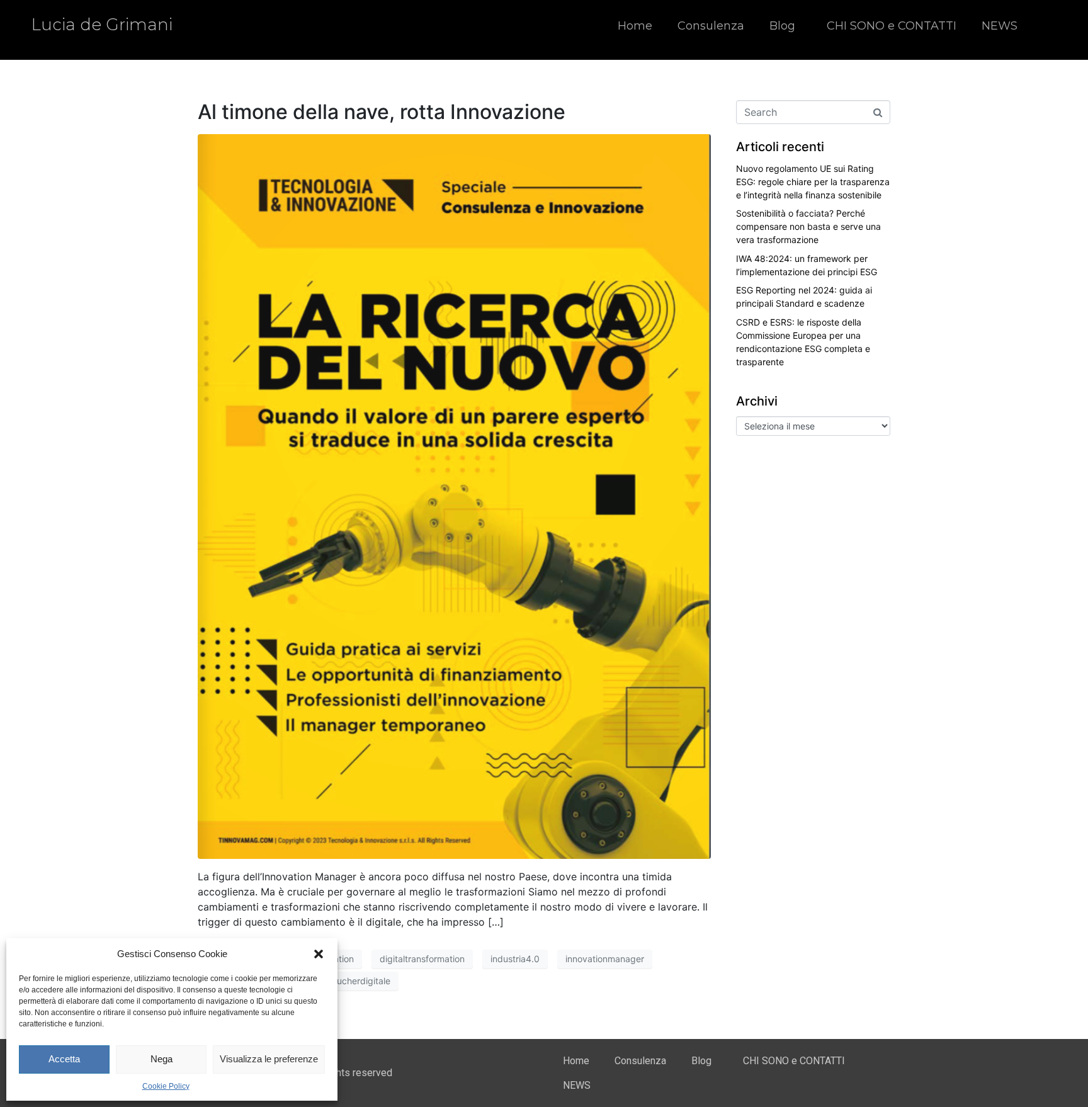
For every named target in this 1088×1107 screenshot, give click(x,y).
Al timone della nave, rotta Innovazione (381, 111)
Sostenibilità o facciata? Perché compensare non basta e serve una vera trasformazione (808, 226)
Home (635, 26)
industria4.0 (515, 958)
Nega (161, 1058)
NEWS (999, 26)
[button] (318, 954)
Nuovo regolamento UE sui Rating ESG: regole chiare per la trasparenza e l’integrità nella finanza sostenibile (813, 181)
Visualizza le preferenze (269, 1058)
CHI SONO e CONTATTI (891, 26)
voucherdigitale (358, 980)
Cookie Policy (166, 1086)
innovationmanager (604, 958)
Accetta (64, 1058)
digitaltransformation (422, 958)
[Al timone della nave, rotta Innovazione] (454, 495)
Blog (782, 26)
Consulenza (710, 26)
